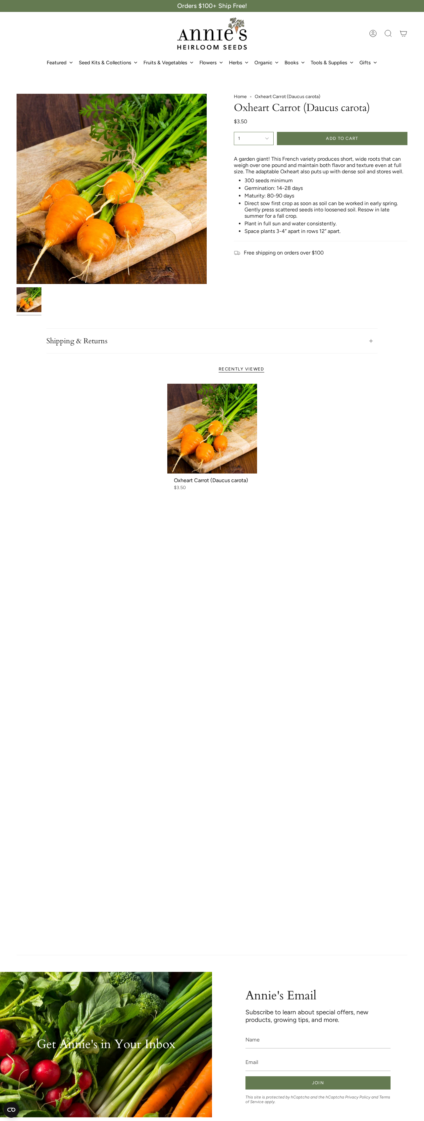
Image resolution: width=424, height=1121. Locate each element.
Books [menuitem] (291, 63)
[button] (388, 33)
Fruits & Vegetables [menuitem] (165, 63)
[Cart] (403, 33)
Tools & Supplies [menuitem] (329, 63)
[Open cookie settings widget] (11, 1110)
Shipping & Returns (76, 341)
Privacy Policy (357, 1097)
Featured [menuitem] (57, 63)
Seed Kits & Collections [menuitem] (105, 63)
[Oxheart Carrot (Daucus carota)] (212, 429)
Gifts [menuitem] (365, 63)
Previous (16, 189)
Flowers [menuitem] (208, 63)
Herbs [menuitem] (235, 63)
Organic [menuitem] (263, 63)
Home (240, 96)
